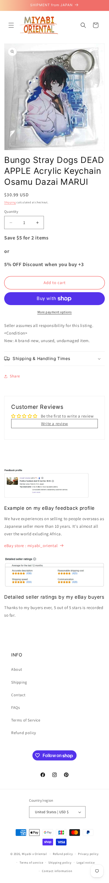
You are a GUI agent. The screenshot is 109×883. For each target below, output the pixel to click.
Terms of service (31, 862)
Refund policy (23, 732)
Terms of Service (26, 720)
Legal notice (85, 862)
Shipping (10, 202)
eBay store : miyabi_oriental (31, 545)
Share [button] (15, 376)
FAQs (15, 707)
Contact (18, 694)
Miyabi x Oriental (34, 854)
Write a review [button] (54, 423)
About (16, 669)
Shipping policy (60, 862)
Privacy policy (88, 854)
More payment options (54, 312)
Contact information (57, 871)
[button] (11, 25)
